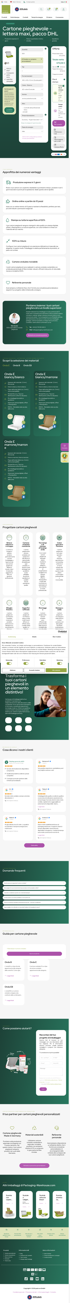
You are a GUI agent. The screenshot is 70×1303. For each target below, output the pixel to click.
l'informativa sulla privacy (51, 1080)
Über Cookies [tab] (57, 636)
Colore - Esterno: (27, 85)
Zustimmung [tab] (12, 636)
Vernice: (24, 94)
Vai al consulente (34, 954)
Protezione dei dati (31, 1292)
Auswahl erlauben (34, 670)
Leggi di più (10, 976)
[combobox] (32, 80)
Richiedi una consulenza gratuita (37, 335)
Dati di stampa (14, 17)
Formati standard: (27, 76)
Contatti (25, 17)
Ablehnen (12, 670)
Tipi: (23, 67)
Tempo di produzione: (28, 115)
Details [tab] (34, 636)
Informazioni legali (43, 1292)
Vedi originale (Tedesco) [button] (12, 800)
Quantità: (25, 49)
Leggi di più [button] (41, 807)
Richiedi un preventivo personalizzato (34, 1165)
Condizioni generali (18, 1292)
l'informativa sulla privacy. (54, 1084)
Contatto (53, 1292)
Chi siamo (49, 17)
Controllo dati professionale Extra (32, 109)
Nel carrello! (58, 124)
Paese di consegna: (27, 127)
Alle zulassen (56, 670)
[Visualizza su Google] (39, 762)
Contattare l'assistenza (9, 110)
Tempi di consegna (37, 17)
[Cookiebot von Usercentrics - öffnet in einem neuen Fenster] (59, 632)
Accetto (51, 1084)
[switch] (25, 663)
